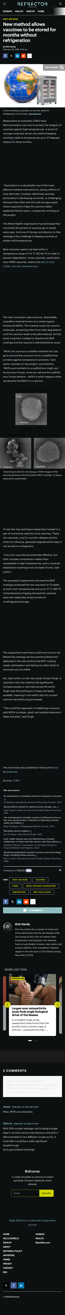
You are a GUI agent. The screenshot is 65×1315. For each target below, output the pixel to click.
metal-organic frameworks (41, 886)
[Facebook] (5, 56)
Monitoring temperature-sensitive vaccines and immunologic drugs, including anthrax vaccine (32, 853)
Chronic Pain (18, 978)
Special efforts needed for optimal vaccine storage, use (30, 807)
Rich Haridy (22, 924)
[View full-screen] (61, 67)
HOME (41, 11)
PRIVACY (7, 1263)
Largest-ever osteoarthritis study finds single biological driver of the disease (30, 1012)
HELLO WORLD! (11, 1238)
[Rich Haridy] (7, 926)
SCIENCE (7, 11)
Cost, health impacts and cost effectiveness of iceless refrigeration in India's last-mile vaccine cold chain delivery (31, 840)
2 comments (35, 910)
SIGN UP (30, 11)
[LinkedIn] (17, 56)
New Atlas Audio (42, 892)
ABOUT (6, 1246)
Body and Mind (10, 19)
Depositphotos (35, 114)
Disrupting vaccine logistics (16, 831)
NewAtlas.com (43, 1242)
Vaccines (40, 880)
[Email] (29, 56)
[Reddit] (23, 56)
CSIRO (16, 780)
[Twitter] (11, 56)
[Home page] (33, 5)
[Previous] (8, 1005)
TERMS (6, 1259)
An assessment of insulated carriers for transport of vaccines (33, 796)
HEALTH (19, 11)
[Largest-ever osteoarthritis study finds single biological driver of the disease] (32, 989)
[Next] (57, 1005)
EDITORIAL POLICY (12, 1251)
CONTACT (8, 1268)
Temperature (19, 892)
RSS (5, 1272)
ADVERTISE (9, 1255)
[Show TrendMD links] (60, 870)
